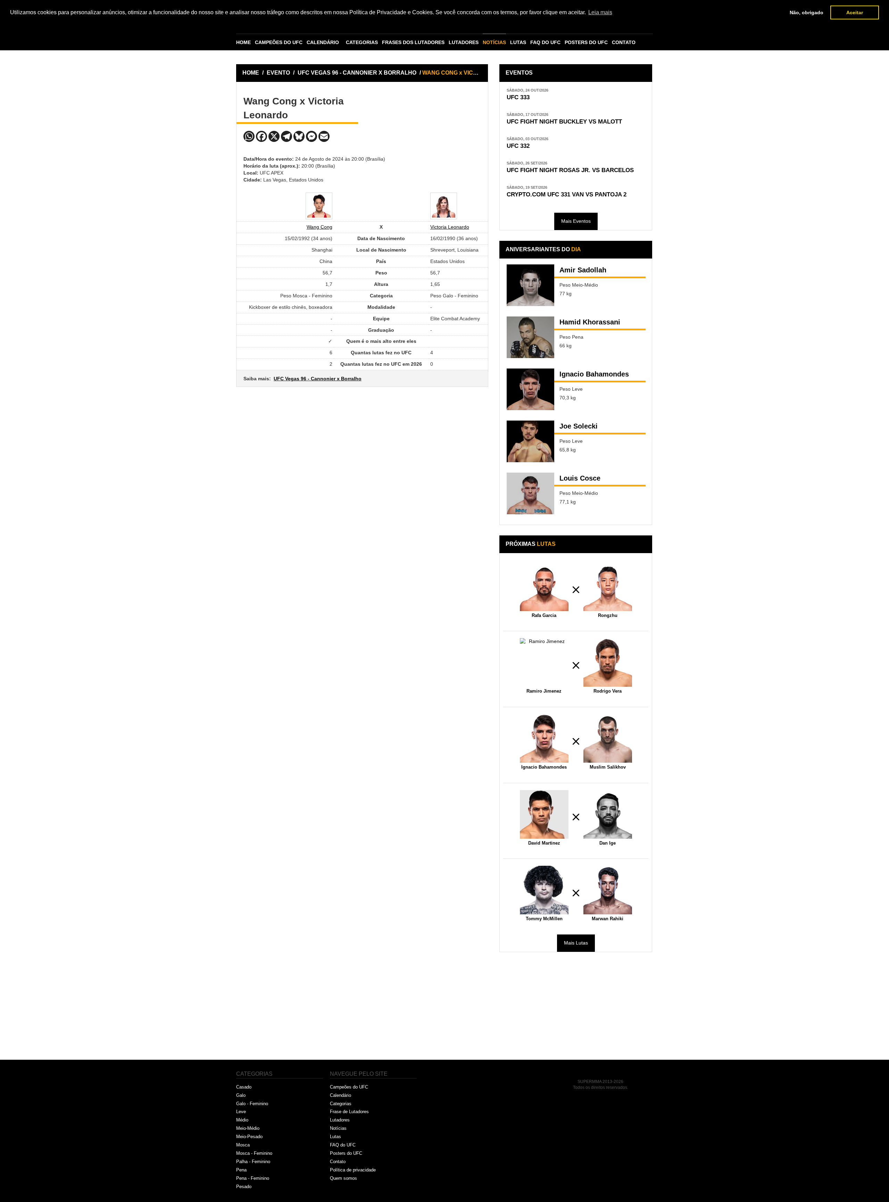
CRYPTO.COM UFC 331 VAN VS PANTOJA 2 (566, 194)
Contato (338, 1161)
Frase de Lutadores (349, 1111)
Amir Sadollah (582, 270)
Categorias (340, 1103)
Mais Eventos (576, 221)
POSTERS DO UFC (586, 42)
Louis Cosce (579, 478)
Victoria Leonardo (449, 227)
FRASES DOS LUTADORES (413, 42)
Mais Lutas (576, 943)
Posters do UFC (346, 1153)
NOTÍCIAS (494, 42)
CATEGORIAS (362, 42)
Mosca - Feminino (254, 1153)
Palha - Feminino (253, 1161)
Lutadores (340, 1120)
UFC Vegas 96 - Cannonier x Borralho (318, 378)
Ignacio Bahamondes (594, 374)
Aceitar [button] (854, 12)
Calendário (340, 1095)
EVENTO (278, 73)
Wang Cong (319, 227)
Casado (243, 1087)
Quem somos (343, 1178)
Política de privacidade (353, 1170)
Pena (241, 1170)
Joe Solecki (578, 426)
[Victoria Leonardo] (443, 206)
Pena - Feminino (252, 1178)
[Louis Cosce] (530, 493)
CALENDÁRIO (323, 42)
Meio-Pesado (249, 1136)
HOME (243, 42)
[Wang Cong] (319, 206)
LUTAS (518, 42)
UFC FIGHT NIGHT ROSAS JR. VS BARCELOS (570, 170)
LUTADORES (464, 42)
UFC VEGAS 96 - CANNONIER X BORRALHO (358, 73)
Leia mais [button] (600, 12)
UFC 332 (518, 146)
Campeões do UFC (349, 1087)
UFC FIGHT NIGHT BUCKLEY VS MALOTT (564, 121)
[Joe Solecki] (530, 441)
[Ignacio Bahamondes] (530, 389)
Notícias (338, 1128)
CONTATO (623, 42)
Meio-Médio (247, 1128)
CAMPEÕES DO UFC (278, 42)
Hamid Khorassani (589, 322)
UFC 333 (518, 97)
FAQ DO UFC (545, 42)
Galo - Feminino (252, 1103)
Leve (241, 1111)
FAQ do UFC (343, 1145)
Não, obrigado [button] (806, 12)
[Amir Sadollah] (530, 285)
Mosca (243, 1145)
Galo (241, 1095)
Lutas (335, 1136)
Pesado (243, 1186)
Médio (242, 1120)
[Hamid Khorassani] (530, 337)
